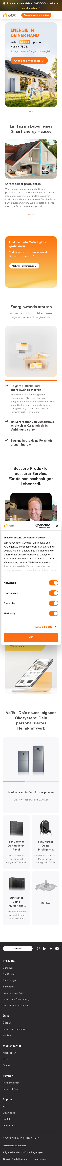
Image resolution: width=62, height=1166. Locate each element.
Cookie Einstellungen (15, 1159)
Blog (5, 1059)
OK (31, 637)
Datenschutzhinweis (14, 1145)
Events (6, 1065)
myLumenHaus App (13, 992)
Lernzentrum (9, 1125)
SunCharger (9, 980)
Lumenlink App (11, 1088)
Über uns (8, 1022)
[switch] (53, 593)
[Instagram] (39, 948)
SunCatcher (9, 974)
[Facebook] (51, 948)
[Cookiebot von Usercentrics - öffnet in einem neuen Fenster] (37, 526)
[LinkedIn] (45, 948)
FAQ (5, 1106)
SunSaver (8, 967)
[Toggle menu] (56, 15)
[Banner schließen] (57, 526)
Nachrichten (9, 1052)
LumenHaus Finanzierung (16, 999)
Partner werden (11, 1082)
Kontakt (7, 1118)
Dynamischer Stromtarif (15, 1005)
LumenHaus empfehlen (15, 1029)
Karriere (7, 1035)
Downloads (9, 1112)
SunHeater (8, 986)
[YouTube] (57, 948)
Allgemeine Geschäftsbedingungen (23, 1152)
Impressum (40, 1159)
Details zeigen (43, 626)
